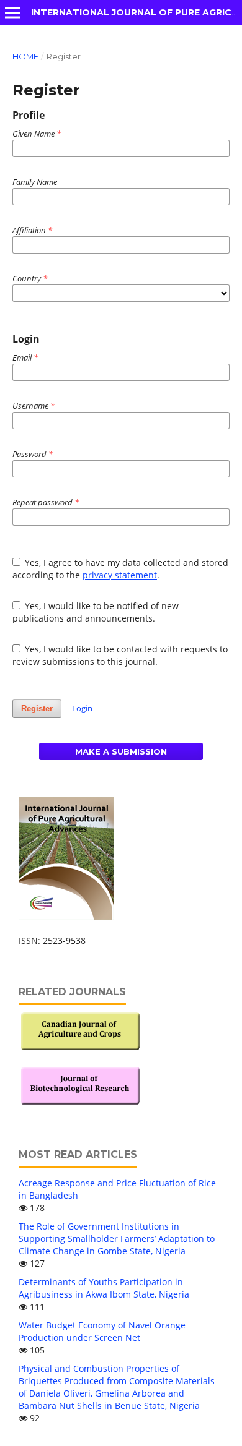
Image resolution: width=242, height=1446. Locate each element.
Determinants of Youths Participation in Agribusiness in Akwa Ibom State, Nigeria (104, 1288)
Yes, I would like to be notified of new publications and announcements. (95, 612)
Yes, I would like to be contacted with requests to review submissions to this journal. (120, 655)
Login (82, 708)
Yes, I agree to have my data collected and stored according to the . (120, 569)
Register (37, 708)
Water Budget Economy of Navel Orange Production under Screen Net (102, 1331)
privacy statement (120, 575)
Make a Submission (121, 751)
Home (25, 56)
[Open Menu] (12, 12)
